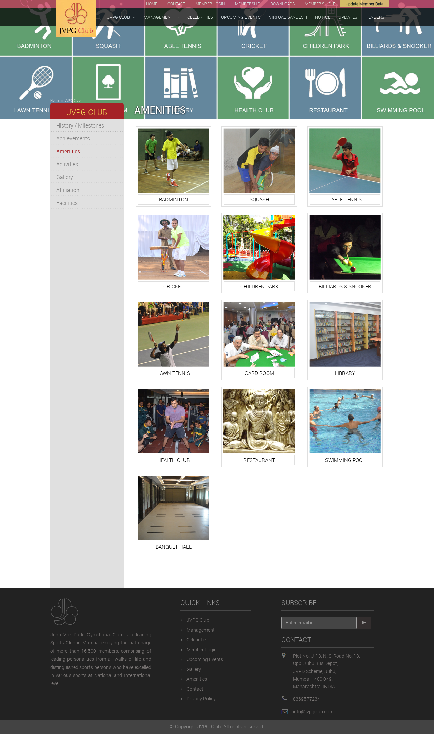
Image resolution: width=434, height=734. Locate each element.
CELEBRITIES (200, 17)
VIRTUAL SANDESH (288, 17)
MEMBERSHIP (247, 3)
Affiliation (67, 190)
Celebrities (197, 639)
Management (200, 629)
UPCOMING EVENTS (241, 17)
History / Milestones (80, 125)
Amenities (68, 151)
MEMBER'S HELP (320, 3)
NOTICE (322, 17)
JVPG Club (73, 100)
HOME (151, 3)
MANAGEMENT (158, 17)
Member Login (201, 649)
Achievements (73, 138)
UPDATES (347, 17)
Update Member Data (364, 3)
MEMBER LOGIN (210, 3)
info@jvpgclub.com (313, 711)
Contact (194, 688)
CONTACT (176, 3)
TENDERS (375, 17)
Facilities (67, 203)
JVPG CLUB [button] (118, 17)
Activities (67, 164)
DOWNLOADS (282, 3)
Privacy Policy (201, 698)
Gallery (64, 177)
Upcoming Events (204, 659)
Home (54, 100)
